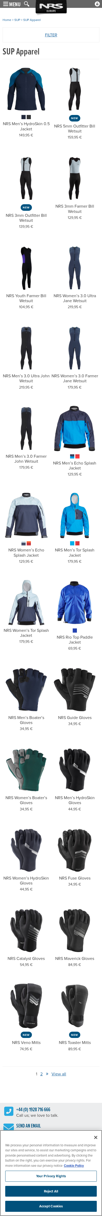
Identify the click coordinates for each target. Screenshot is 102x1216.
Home (7, 20)
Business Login (97, 4)
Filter (51, 35)
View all (59, 1074)
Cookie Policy (74, 1165)
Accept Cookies (51, 1206)
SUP (17, 20)
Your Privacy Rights (51, 1176)
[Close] (95, 1137)
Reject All (51, 1191)
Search (26, 4)
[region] (51, 1173)
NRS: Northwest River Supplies (51, 8)
